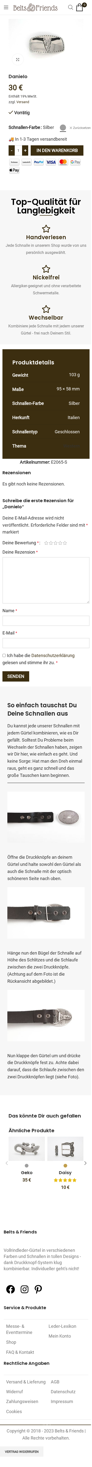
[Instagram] (24, 1292)
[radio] (63, 127)
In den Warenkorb (57, 150)
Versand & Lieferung (26, 1381)
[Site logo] (35, 7)
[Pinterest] (38, 1292)
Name (9, 610)
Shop (11, 1342)
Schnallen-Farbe (24, 127)
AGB (55, 1381)
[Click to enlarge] (17, 59)
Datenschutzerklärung (53, 655)
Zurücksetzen (82, 128)
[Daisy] (65, 1149)
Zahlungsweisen (22, 1401)
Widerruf (14, 1391)
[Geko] (27, 1149)
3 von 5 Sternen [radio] (55, 543)
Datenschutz (63, 1391)
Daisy (65, 1172)
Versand (22, 102)
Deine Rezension (20, 552)
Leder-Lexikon (62, 1326)
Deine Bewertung (20, 543)
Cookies (14, 1411)
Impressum (62, 1401)
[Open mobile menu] (6, 7)
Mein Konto (60, 1336)
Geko (27, 1172)
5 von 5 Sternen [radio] (65, 543)
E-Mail (9, 632)
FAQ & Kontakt (20, 1352)
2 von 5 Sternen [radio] (51, 543)
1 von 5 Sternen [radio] (46, 543)
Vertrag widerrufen (22, 1452)
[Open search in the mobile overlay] (70, 7)
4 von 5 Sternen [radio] (60, 543)
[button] (7, 1163)
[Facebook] (10, 1292)
